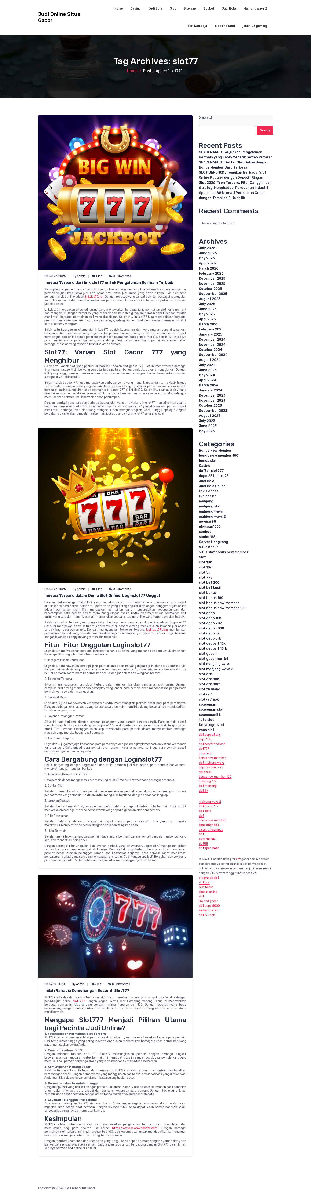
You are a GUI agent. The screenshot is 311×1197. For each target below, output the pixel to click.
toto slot (206, 720)
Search (206, 117)
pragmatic (206, 753)
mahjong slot (210, 506)
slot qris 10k (209, 679)
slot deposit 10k (212, 643)
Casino (135, 8)
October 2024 (210, 350)
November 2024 (212, 345)
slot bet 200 (209, 583)
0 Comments (121, 276)
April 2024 (207, 380)
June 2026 (208, 253)
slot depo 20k (210, 623)
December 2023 (212, 395)
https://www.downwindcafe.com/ (135, 1128)
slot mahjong (208, 786)
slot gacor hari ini (213, 659)
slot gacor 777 (208, 806)
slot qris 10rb (210, 684)
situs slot (205, 772)
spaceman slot (211, 710)
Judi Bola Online (212, 486)
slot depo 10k (210, 618)
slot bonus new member (219, 603)
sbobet (205, 532)
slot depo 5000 (211, 628)
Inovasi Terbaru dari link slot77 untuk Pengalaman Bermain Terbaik (108, 282)
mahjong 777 (207, 781)
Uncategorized (211, 725)
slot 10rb (206, 567)
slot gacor (207, 654)
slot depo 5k (209, 633)
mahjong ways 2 (212, 516)
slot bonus (208, 593)
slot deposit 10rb (213, 649)
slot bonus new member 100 (222, 608)
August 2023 (209, 416)
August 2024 (210, 360)
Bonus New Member (215, 450)
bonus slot (208, 461)
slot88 (203, 843)
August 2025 (209, 299)
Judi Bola (155, 8)
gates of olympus (211, 829)
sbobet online (208, 892)
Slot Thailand (225, 26)
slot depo (207, 613)
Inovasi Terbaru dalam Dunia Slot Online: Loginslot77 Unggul (102, 595)
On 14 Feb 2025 (55, 276)
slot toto (205, 811)
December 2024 (212, 339)
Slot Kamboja (197, 26)
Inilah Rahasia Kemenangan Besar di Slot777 (86, 990)
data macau (207, 839)
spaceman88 (210, 715)
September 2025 (213, 294)
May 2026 (207, 258)
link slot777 (208, 491)
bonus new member (212, 758)
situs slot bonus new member (223, 552)
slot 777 (79, 1001)
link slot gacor (208, 901)
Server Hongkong (213, 542)
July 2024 (207, 365)
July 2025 (207, 304)
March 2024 (209, 385)
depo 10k (205, 739)
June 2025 (208, 309)
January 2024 (210, 390)
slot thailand (209, 689)
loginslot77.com (157, 630)
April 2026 (207, 263)
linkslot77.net (94, 297)
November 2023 (212, 400)
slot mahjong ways (214, 664)
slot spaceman (209, 848)
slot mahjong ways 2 (216, 669)
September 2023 (213, 411)
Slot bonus (206, 887)
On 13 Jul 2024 (54, 984)
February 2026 (211, 273)
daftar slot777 (211, 471)
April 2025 (207, 319)
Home (118, 8)
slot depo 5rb (210, 638)
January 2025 (210, 334)
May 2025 (207, 314)
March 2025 (208, 324)
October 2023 (210, 406)
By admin (79, 276)
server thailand (209, 910)
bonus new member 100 (218, 455)
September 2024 (213, 355)
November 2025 (212, 284)
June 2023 (208, 426)
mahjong (206, 501)
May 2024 (207, 375)
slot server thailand (212, 744)
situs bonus (209, 547)
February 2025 (211, 329)
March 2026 (209, 268)
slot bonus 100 (211, 598)
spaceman (207, 704)
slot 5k (204, 572)
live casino (207, 496)
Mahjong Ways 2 (255, 8)
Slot (173, 8)
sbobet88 (207, 537)
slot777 (205, 694)
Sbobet (209, 8)
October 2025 (210, 289)
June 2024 (208, 370)
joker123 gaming (254, 26)
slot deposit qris (210, 735)
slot (201, 815)
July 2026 (207, 248)
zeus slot (206, 730)
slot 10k (205, 562)
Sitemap (190, 8)
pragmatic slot (209, 878)
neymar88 (207, 522)
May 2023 (207, 431)
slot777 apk (209, 699)
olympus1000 (210, 527)
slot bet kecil (210, 588)
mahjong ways (211, 511)
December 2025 (212, 278)
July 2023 (207, 421)
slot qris (206, 674)
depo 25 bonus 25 (214, 476)
